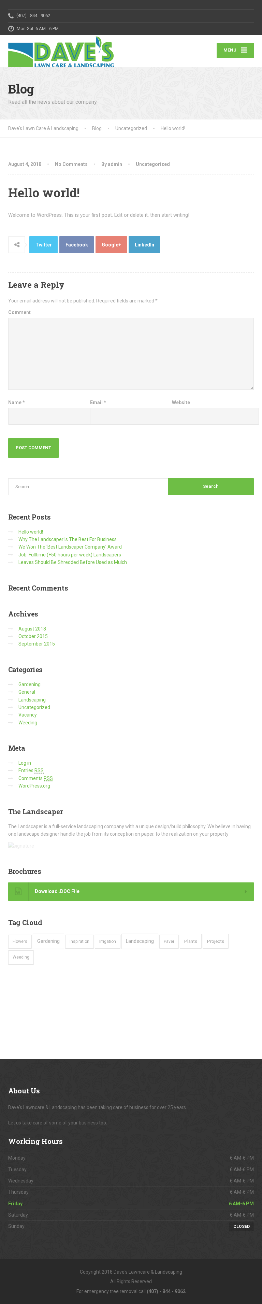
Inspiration (79, 941)
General (26, 692)
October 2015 (33, 636)
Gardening (29, 684)
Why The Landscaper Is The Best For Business (67, 539)
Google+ (111, 244)
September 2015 (36, 644)
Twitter (43, 244)
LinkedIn (144, 244)
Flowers (20, 941)
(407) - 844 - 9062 (166, 1291)
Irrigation (107, 941)
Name (16, 402)
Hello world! (30, 532)
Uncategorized (153, 164)
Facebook (77, 244)
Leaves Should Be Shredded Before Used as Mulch (72, 562)
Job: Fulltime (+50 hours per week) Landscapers (69, 554)
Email (98, 402)
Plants (190, 941)
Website (181, 402)
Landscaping (32, 700)
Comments (35, 778)
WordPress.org (34, 786)
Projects (215, 941)
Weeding (27, 722)
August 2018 (32, 629)
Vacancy (27, 715)
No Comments (71, 164)
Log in (24, 763)
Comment (19, 312)
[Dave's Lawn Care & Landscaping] (61, 51)
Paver (169, 941)
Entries (31, 770)
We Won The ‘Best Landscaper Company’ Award (70, 547)
